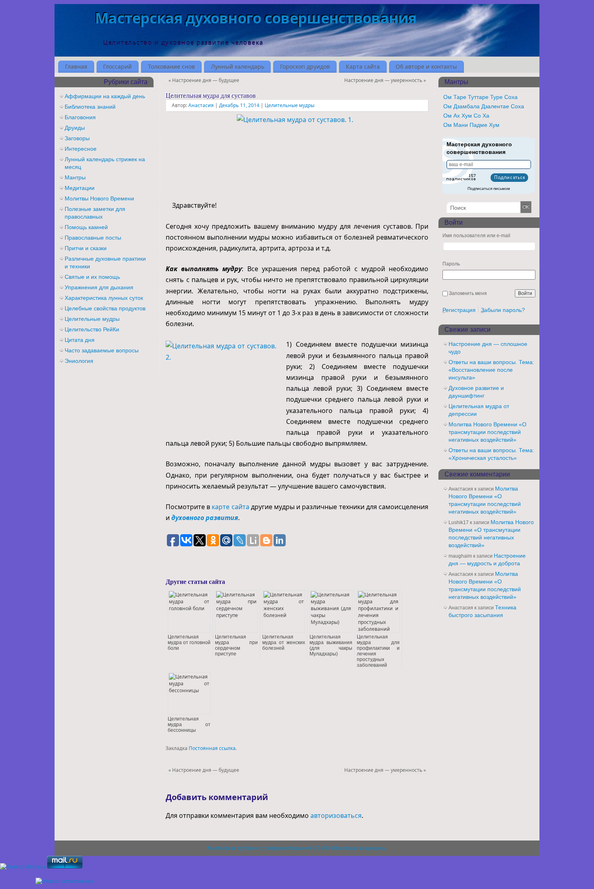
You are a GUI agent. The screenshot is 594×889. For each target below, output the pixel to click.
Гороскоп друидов (305, 66)
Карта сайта (363, 66)
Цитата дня (80, 340)
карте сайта (230, 506)
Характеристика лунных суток (104, 298)
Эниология (79, 361)
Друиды (75, 127)
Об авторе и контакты (426, 66)
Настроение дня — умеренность (385, 80)
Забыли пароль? (503, 310)
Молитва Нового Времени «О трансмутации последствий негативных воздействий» (488, 432)
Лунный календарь (237, 66)
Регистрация (459, 310)
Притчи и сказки (86, 248)
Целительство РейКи (92, 329)
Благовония (80, 117)
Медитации (80, 188)
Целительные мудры (289, 105)
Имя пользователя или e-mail (476, 235)
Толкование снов (171, 66)
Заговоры (77, 138)
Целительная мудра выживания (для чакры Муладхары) (331, 645)
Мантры (75, 177)
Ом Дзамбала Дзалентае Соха (483, 106)
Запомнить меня (468, 293)
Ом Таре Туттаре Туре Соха (480, 97)
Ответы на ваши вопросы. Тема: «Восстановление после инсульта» (491, 370)
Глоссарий (117, 66)
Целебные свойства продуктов (105, 308)
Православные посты (93, 237)
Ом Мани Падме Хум (471, 125)
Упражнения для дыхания (99, 287)
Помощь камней (86, 227)
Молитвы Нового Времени (99, 198)
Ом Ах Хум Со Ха (466, 115)
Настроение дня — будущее (204, 80)
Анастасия (201, 105)
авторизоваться (336, 815)
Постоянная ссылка (212, 748)
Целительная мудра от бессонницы (189, 724)
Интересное (81, 148)
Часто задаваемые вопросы (102, 350)
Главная (76, 66)
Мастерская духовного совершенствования (256, 18)
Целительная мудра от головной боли (189, 642)
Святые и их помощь (92, 277)
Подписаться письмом (489, 188)
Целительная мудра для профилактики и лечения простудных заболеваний (378, 651)
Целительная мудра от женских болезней (283, 642)
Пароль (451, 264)
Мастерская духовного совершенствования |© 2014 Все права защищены (297, 848)
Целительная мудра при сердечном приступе (236, 645)
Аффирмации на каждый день (105, 96)
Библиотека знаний (90, 106)
